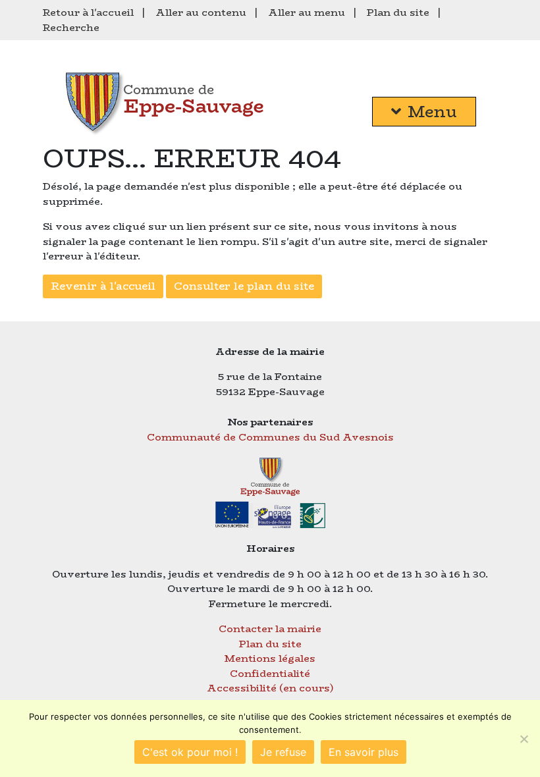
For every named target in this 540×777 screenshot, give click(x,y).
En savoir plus (363, 752)
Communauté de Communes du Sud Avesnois (270, 436)
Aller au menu (306, 12)
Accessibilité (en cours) (270, 687)
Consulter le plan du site (244, 286)
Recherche (71, 27)
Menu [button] (432, 111)
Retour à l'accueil (88, 12)
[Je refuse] (523, 738)
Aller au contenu (200, 12)
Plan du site (398, 12)
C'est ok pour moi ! (190, 752)
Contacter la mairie (270, 628)
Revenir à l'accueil (103, 286)
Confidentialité (270, 673)
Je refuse (283, 752)
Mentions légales (270, 658)
